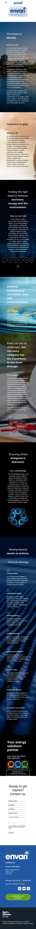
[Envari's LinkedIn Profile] (19, 888)
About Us (8, 884)
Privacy (22, 884)
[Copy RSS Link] (28, 888)
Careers (15, 884)
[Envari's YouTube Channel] (24, 888)
